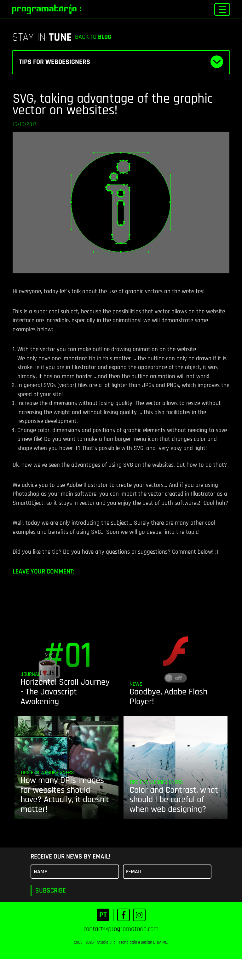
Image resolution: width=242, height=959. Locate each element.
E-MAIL (134, 871)
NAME (40, 871)
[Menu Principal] (222, 9)
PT (103, 915)
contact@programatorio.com (121, 929)
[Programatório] (46, 9)
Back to (93, 36)
